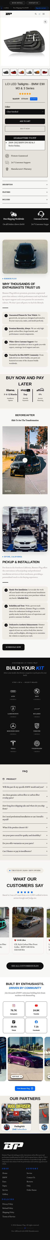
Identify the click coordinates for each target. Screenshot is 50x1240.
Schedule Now (13, 647)
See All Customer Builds (25, 966)
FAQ (28, 1186)
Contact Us (33, 3)
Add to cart (25, 121)
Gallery (5, 1194)
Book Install (17, 3)
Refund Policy (7, 1208)
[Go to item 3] (21, 72)
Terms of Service (8, 1216)
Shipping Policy (8, 1212)
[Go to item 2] (13, 72)
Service (5, 1190)
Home (4, 1173)
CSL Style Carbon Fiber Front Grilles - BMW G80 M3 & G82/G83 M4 (24, 947)
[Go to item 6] (44, 72)
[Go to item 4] (29, 72)
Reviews (30, 1181)
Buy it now (25, 129)
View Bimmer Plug (23, 1088)
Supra (4, 1186)
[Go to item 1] (5, 72)
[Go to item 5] (36, 72)
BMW (4, 1177)
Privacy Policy (7, 1204)
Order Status (32, 1190)
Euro (4, 1181)
